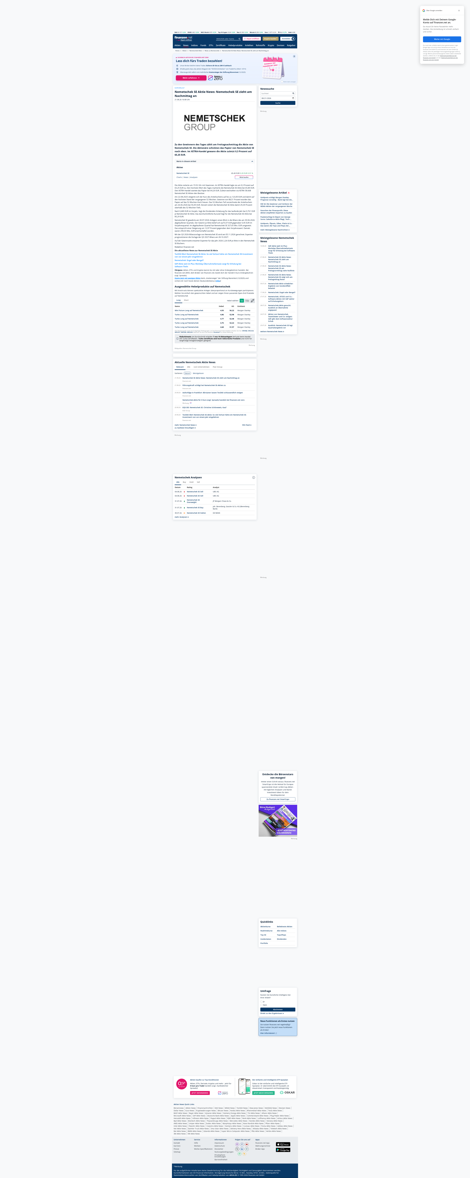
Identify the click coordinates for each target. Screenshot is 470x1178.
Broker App (260, 1149)
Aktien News (191, 1108)
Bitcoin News (223, 1110)
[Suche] (239, 39)
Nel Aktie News (180, 1128)
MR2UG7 (177, 332)
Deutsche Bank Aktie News (218, 1116)
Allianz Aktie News (269, 1113)
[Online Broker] (183, 40)
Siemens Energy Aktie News (234, 1113)
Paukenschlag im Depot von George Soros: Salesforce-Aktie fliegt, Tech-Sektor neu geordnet (275, 218)
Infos (218, 281)
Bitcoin (252, 32)
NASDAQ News (271, 1108)
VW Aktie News (194, 1134)
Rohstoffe (260, 45)
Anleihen (249, 45)
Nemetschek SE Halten (196, 513)
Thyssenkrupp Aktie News (217, 1121)
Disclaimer (219, 1149)
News (185, 45)
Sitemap (177, 1152)
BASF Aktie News (180, 1113)
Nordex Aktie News (257, 1121)
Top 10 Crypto (222, 32)
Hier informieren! (267, 1033)
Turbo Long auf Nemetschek (187, 314)
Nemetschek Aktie (195, 51)
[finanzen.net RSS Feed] (244, 1154)
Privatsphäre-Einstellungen (220, 1156)
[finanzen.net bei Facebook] (242, 1144)
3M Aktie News (180, 1134)
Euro (266, 32)
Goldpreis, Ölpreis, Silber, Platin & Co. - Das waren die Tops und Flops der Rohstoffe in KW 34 (276, 224)
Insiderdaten (265, 939)
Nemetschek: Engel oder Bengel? (189, 260)
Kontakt (177, 1143)
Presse (176, 1149)
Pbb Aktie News (258, 1131)
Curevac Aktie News (251, 1126)
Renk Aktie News (249, 1118)
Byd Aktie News (180, 1121)
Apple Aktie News (238, 1116)
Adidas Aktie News (285, 1126)
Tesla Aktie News (275, 1110)
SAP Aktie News (199, 1116)
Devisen (280, 45)
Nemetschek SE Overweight (193, 501)
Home (177, 51)
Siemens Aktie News (233, 1126)
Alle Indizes (281, 931)
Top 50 (263, 935)
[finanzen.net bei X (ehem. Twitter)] (237, 1149)
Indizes (194, 45)
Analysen (194, 177)
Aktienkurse (265, 926)
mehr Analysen (181, 517)
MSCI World (205, 32)
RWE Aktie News (234, 1118)
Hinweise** (217, 332)
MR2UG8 (251, 331)
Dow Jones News (256, 1108)
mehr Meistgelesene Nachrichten (274, 230)
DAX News (219, 1108)
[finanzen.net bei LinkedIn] (242, 1149)
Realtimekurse (266, 931)
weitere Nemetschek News (271, 331)
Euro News (189, 1110)
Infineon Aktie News (200, 1118)
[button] (252, 39)
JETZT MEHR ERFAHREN (263, 1093)
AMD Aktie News (180, 1123)
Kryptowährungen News (206, 1110)
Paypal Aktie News (218, 1118)
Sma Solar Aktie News (220, 1128)
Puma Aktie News (268, 1126)
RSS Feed (246, 425)
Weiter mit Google (442, 39)
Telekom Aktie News (278, 1128)
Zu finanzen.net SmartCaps (278, 799)
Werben (197, 1146)
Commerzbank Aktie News (257, 1116)
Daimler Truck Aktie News (198, 1128)
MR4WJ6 (244, 331)
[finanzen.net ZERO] (215, 77)
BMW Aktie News (195, 1131)
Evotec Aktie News (213, 1123)
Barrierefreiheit (221, 1160)
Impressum (219, 1143)
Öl (279, 32)
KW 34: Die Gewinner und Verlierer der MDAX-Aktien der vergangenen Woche (276, 205)
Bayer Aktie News (196, 1113)
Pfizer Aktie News (272, 1123)
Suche (277, 103)
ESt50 (189, 32)
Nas (238, 32)
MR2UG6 (190, 332)
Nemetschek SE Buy (195, 507)
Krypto (271, 45)
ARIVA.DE (233, 1175)
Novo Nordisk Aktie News (253, 1123)
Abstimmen (278, 1009)
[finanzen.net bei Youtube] (247, 1144)
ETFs (211, 45)
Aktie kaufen (244, 177)
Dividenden (282, 939)
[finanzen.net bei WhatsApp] (239, 1154)
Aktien (178, 45)
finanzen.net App (262, 1143)
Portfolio (264, 943)
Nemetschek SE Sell (195, 491)
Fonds (203, 45)
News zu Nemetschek (212, 51)
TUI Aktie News (254, 1113)
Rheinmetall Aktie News (256, 1110)
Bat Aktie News (180, 1131)
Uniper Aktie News (196, 1123)
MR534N (183, 332)
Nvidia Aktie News (237, 1110)
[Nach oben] (292, 1175)
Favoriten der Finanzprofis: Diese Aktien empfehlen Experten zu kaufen (276, 211)
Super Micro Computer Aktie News (235, 1131)
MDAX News (230, 1108)
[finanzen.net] (183, 37)
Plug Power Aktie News (279, 1116)
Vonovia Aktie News (274, 1121)
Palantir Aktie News (197, 1126)
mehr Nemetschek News (185, 425)
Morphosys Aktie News (232, 1123)
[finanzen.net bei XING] (247, 1149)
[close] (459, 10)
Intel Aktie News (180, 1126)
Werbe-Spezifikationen (203, 1149)
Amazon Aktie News (213, 1113)
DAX (176, 32)
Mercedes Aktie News (238, 1121)
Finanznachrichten (205, 1108)
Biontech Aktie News (196, 1121)
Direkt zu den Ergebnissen (271, 1013)
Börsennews (179, 1108)
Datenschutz (220, 1146)
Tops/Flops (281, 935)
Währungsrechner (262, 1146)
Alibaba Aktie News (261, 1128)
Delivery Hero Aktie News (240, 1128)
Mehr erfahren (190, 78)
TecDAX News (242, 1108)
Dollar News (179, 1110)
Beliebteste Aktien (284, 926)
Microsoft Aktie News (182, 1116)
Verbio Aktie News (273, 1131)
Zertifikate (220, 45)
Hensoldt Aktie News (182, 1118)
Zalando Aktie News (211, 1131)
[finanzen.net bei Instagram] (237, 1144)
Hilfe (196, 1143)
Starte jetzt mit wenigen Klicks (187, 278)
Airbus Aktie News (284, 1118)
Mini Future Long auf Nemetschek (189, 310)
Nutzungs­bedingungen (224, 1152)
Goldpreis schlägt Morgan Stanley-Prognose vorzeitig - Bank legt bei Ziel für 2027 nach (276, 198)
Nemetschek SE (182, 173)
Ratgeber (291, 45)
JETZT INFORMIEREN (200, 1093)
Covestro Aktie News (214, 1126)
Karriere (177, 1146)
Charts (179, 177)
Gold (289, 32)
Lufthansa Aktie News (267, 1118)
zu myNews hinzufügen (185, 428)
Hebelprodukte (235, 45)
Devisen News (284, 1108)
